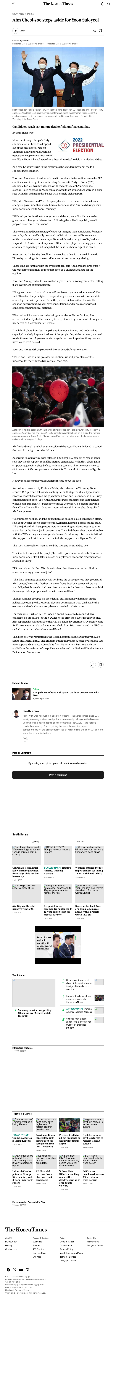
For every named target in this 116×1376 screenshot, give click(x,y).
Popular (81, 841)
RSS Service (38, 1249)
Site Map (37, 1257)
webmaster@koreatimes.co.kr (34, 1279)
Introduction (11, 1241)
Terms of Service (68, 1257)
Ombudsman (66, 1245)
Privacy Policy (66, 1249)
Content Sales (40, 1253)
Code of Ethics (67, 1241)
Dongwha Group (95, 1245)
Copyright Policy (68, 1260)
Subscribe (37, 1241)
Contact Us (11, 1249)
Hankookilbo (93, 1241)
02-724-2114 (14, 1282)
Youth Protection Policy (71, 1253)
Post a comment (58, 774)
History (8, 1245)
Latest (35, 841)
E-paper (36, 1245)
